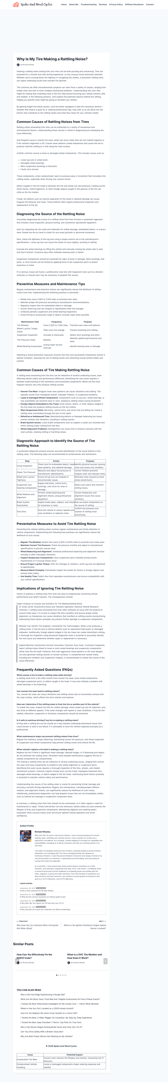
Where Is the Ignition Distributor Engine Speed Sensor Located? (85, 925)
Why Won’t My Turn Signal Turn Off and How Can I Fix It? (42, 903)
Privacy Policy (116, 4)
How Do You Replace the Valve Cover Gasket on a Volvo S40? (49, 1013)
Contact (150, 4)
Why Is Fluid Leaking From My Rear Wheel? (37, 891)
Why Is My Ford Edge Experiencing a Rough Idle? (43, 994)
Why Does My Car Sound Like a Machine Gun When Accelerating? (45, 909)
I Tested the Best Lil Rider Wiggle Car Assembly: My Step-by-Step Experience (56, 1018)
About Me (73, 4)
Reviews (103, 4)
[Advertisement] (84, 26)
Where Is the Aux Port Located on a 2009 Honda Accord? (47, 1008)
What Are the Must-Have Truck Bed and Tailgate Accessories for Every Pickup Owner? (60, 999)
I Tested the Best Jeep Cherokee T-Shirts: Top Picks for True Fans (51, 1022)
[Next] (105, 961)
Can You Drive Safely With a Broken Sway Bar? (42, 1032)
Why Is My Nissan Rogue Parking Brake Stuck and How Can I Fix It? (51, 1027)
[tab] (56, 975)
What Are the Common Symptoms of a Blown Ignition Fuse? (43, 897)
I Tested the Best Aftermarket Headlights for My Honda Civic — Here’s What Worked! (60, 1004)
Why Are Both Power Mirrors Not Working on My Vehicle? (47, 1036)
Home (64, 4)
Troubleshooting (89, 4)
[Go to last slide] (17, 961)
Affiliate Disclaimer (134, 4)
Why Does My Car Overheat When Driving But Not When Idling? (37, 925)
